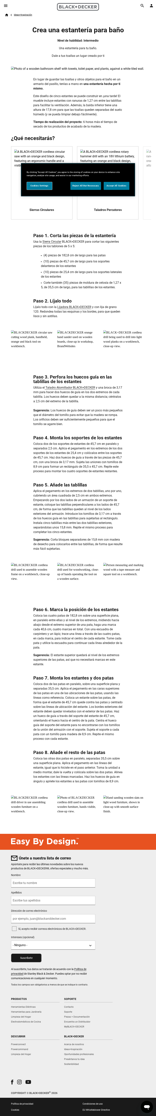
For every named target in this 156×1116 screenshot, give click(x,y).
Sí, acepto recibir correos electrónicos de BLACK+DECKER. (52, 928)
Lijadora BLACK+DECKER (74, 307)
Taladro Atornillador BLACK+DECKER (70, 387)
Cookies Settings (39, 185)
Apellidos (16, 892)
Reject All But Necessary (85, 185)
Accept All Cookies (116, 185)
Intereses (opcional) (22, 937)
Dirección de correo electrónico (29, 910)
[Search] (142, 5)
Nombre (16, 875)
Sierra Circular (51, 241)
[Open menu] (5, 5)
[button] (12, 1082)
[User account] (151, 5)
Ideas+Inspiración (23, 14)
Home (7, 15)
